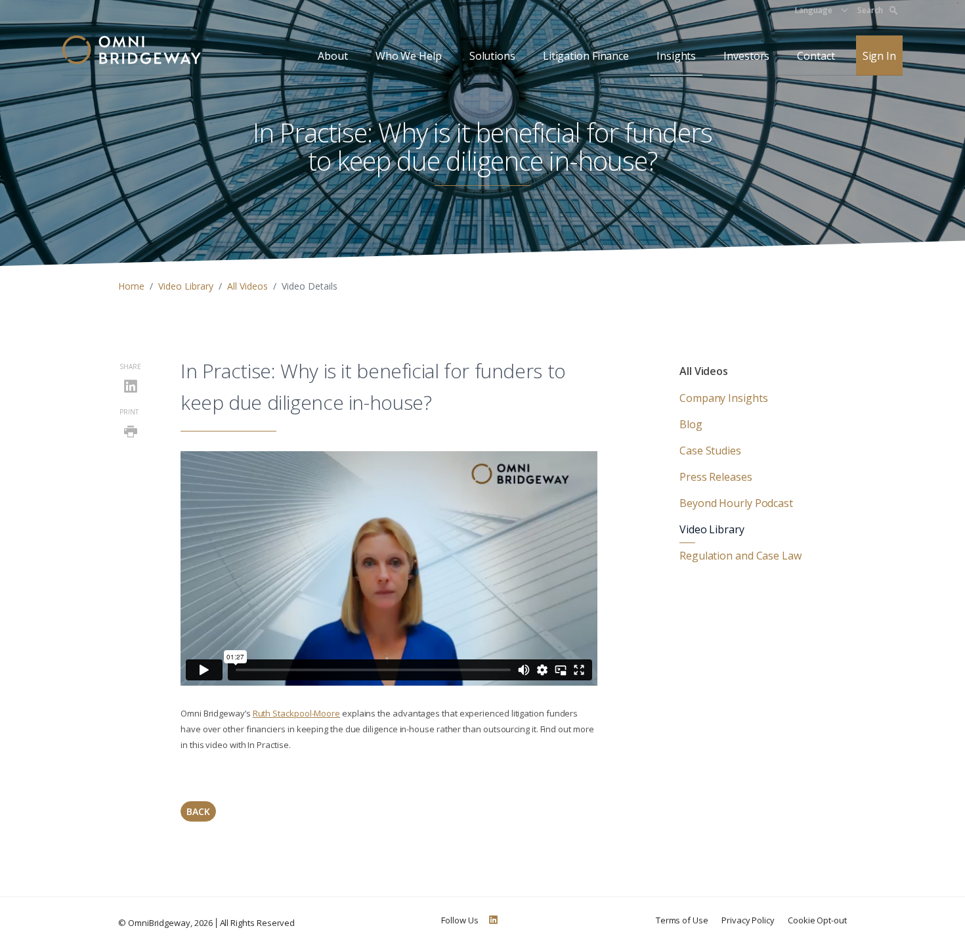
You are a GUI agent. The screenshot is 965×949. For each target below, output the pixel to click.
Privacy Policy (748, 920)
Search (870, 10)
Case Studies (710, 450)
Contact (815, 56)
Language (813, 10)
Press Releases (715, 477)
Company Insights (723, 398)
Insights (676, 56)
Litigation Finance (586, 56)
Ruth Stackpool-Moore (296, 713)
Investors (746, 56)
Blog (690, 424)
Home (131, 286)
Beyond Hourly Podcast (736, 503)
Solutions (492, 56)
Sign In (879, 56)
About (333, 56)
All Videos (247, 286)
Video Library (185, 286)
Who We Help (408, 56)
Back (198, 811)
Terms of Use (682, 920)
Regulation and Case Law (740, 555)
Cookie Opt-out (817, 920)
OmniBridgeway (159, 923)
